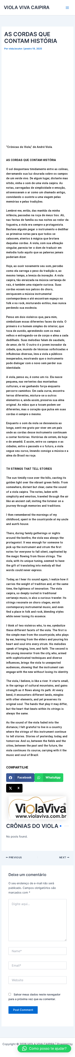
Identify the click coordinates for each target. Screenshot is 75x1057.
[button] (20, 777)
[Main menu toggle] (67, 7)
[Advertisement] (37, 103)
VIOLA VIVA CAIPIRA (26, 7)
